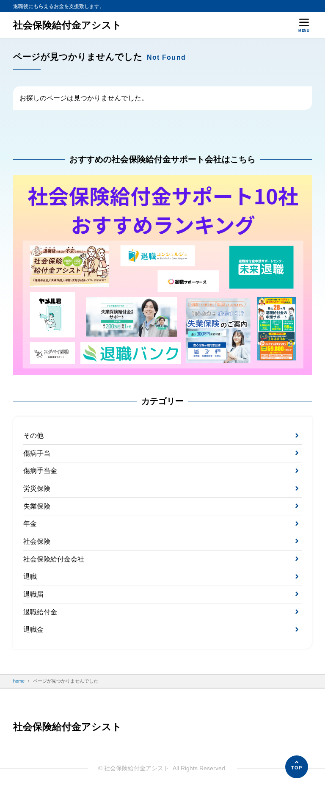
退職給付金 (40, 612)
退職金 (33, 629)
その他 (33, 435)
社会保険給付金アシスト (67, 24)
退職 (30, 576)
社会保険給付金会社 (53, 559)
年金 (30, 523)
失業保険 (36, 506)
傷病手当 (36, 453)
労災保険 (36, 488)
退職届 (33, 594)
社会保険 (36, 541)
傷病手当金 (40, 470)
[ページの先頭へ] (296, 766)
